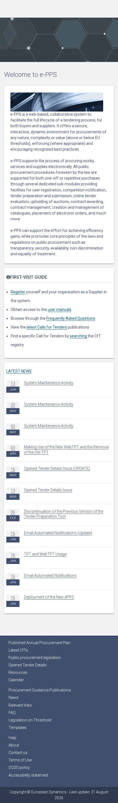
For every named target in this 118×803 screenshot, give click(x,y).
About (14, 745)
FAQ (12, 712)
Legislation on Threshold (30, 720)
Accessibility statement (28, 775)
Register (18, 292)
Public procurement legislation (35, 657)
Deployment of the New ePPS (42, 600)
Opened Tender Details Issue (41, 493)
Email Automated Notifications (43, 578)
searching (78, 336)
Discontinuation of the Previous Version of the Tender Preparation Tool (56, 514)
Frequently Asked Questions (70, 318)
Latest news (19, 371)
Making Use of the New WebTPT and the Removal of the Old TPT (59, 450)
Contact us (18, 752)
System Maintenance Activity (41, 386)
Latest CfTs (18, 650)
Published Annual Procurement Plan (40, 643)
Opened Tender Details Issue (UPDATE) (50, 471)
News (13, 697)
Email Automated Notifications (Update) (51, 536)
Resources (18, 672)
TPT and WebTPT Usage (38, 557)
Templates (18, 727)
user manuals (59, 309)
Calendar (16, 680)
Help (12, 738)
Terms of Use (20, 760)
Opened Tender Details (28, 665)
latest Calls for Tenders (47, 327)
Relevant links (20, 705)
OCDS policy (19, 767)
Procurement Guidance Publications (40, 690)
